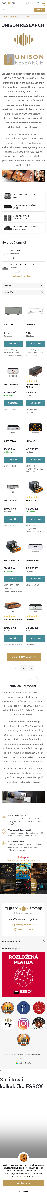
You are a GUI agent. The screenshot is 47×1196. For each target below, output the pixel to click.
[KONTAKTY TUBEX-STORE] (7, 1007)
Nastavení (23, 1191)
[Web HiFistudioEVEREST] (38, 1023)
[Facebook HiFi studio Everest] (23, 1007)
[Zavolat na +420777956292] (28, 3)
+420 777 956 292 (25, 929)
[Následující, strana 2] (23, 668)
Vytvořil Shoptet (25, 1063)
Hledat (39, 10)
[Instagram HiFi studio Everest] (23, 1023)
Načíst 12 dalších (21, 656)
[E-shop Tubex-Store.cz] (8, 1023)
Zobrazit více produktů (22, 276)
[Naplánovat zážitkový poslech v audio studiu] (39, 1007)
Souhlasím (25, 1183)
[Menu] (43, 3)
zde (38, 1176)
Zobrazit (13, 579)
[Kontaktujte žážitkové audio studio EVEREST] (23, 1039)
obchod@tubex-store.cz (25, 924)
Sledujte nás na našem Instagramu (24, 860)
